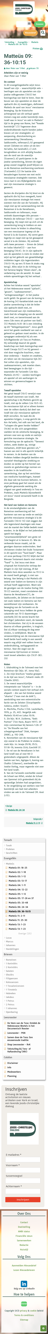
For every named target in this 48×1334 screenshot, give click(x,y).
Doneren (25, 1303)
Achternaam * (14, 1186)
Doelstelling (24, 1227)
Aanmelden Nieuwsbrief (24, 1265)
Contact (24, 1222)
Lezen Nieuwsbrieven (24, 1270)
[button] (29, 23)
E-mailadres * (13, 1154)
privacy (23, 1310)
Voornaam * (13, 1165)
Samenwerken (24, 1240)
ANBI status (24, 1231)
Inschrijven (23, 1199)
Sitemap (24, 1319)
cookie (33, 1310)
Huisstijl (24, 1249)
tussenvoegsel (14, 1175)
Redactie (24, 1245)
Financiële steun (24, 1236)
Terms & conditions (24, 1315)
